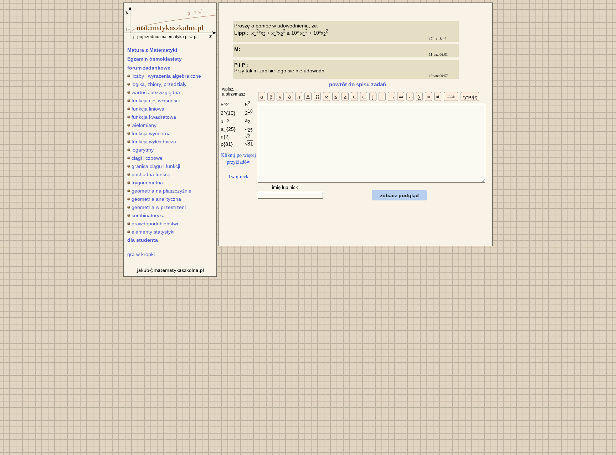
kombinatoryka (148, 215)
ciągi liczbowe (147, 158)
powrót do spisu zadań (357, 84)
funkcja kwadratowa (154, 117)
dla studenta (142, 240)
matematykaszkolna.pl (170, 27)
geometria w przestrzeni (159, 207)
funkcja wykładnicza (154, 141)
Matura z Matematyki (152, 50)
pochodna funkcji (151, 174)
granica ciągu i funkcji (156, 166)
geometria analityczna (156, 199)
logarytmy (143, 150)
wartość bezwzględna (156, 92)
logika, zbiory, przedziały (159, 84)
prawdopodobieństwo (156, 223)
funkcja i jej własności (156, 100)
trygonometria (147, 182)
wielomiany (144, 125)
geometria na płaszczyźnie (161, 191)
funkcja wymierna (151, 133)
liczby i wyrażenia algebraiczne (166, 76)
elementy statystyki (153, 232)
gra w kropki (141, 254)
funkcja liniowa (148, 109)
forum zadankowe (148, 68)
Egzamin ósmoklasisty (154, 59)
